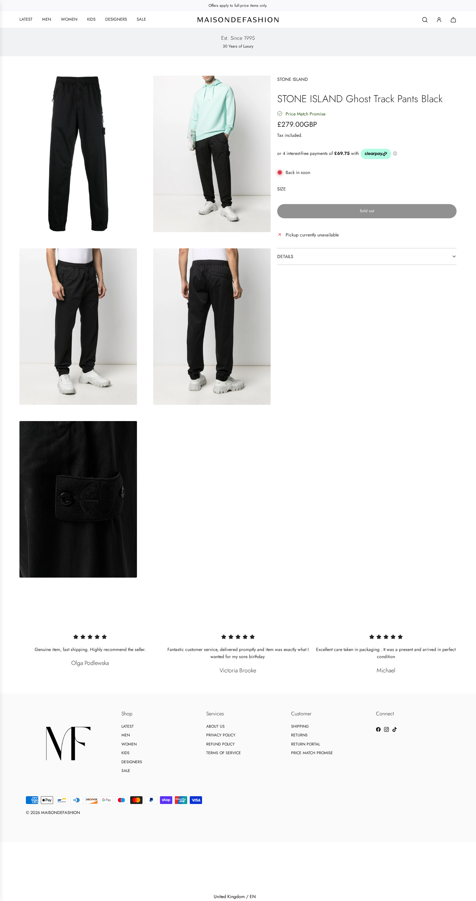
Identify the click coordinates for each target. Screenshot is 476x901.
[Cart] (453, 20)
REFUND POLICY (220, 744)
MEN (125, 735)
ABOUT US (215, 726)
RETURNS (299, 735)
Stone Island (292, 79)
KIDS (125, 753)
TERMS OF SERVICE (223, 753)
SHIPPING (300, 726)
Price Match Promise (305, 113)
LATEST (127, 726)
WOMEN (129, 744)
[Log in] (439, 20)
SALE (125, 771)
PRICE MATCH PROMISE (312, 753)
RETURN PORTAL (305, 744)
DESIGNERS (131, 762)
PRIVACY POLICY (220, 735)
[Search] (425, 20)
